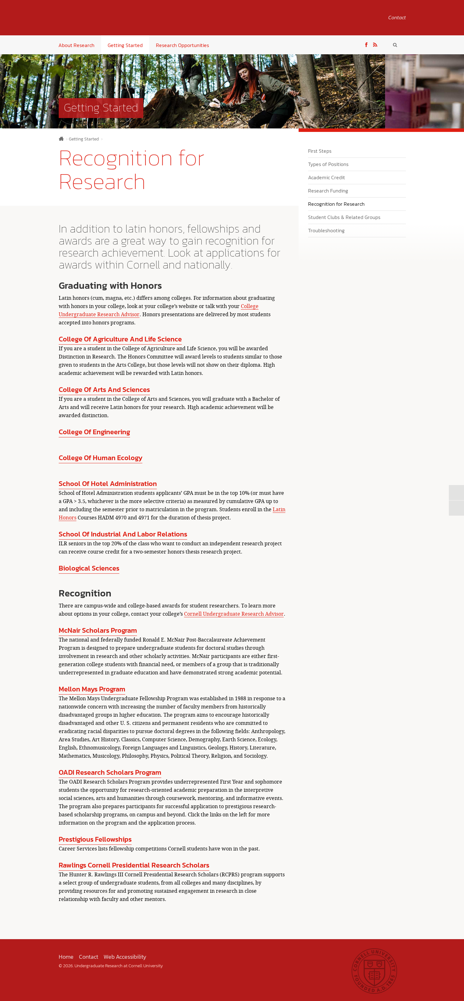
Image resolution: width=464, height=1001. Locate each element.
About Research (76, 45)
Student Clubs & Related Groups (344, 217)
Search (395, 44)
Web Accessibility (125, 957)
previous (456, 508)
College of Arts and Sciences (104, 389)
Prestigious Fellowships (95, 839)
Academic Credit (326, 177)
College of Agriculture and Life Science (120, 339)
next (456, 492)
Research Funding (328, 190)
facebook (366, 44)
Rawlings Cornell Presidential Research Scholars (134, 865)
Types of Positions (328, 164)
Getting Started (125, 45)
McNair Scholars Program (98, 630)
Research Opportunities (182, 45)
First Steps (319, 151)
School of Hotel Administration (108, 483)
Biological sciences (89, 568)
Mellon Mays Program (92, 689)
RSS (375, 44)
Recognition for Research (336, 204)
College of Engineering (94, 432)
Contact (397, 17)
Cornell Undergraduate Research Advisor (234, 614)
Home (61, 138)
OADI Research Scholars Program (110, 772)
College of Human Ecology (100, 458)
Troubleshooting (326, 230)
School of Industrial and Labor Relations (123, 534)
